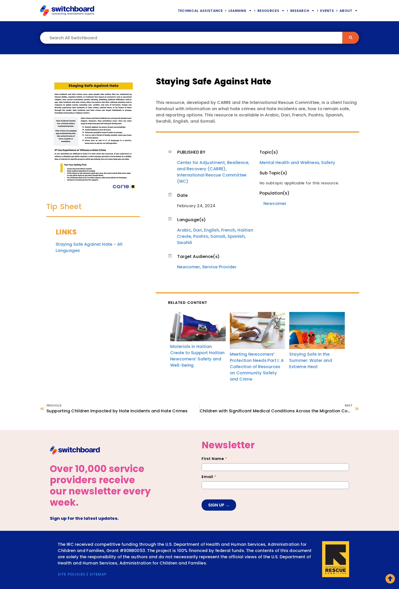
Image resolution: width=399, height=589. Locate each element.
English (211, 230)
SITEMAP (98, 574)
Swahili (184, 242)
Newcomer (188, 267)
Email (209, 477)
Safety (328, 162)
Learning (237, 10)
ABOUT (346, 10)
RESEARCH (299, 10)
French (228, 230)
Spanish (236, 236)
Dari (197, 230)
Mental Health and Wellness (289, 162)
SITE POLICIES (71, 574)
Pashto (200, 236)
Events (327, 10)
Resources (268, 10)
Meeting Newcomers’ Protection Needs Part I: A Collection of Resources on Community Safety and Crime (257, 366)
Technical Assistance (200, 10)
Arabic (184, 230)
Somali (218, 236)
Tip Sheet (63, 206)
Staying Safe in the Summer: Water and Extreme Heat (310, 360)
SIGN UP (216, 505)
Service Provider (219, 267)
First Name (214, 459)
